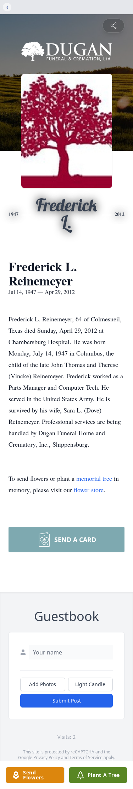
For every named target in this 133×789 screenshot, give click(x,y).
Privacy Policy (46, 757)
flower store (89, 489)
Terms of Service (86, 757)
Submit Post (66, 700)
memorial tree (94, 478)
